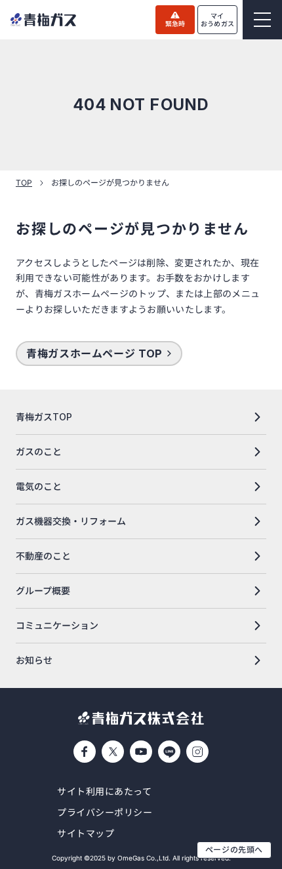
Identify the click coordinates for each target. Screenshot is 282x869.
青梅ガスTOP (44, 416)
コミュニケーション (57, 625)
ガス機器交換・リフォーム (71, 521)
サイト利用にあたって (104, 791)
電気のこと (39, 486)
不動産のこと (43, 555)
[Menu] (262, 19)
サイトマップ (85, 833)
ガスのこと (39, 451)
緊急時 (175, 24)
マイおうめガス (217, 20)
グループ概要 (43, 590)
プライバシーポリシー (105, 812)
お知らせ (34, 660)
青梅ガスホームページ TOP (94, 353)
